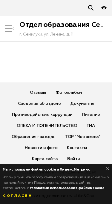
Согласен (17, 196)
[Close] (107, 168)
